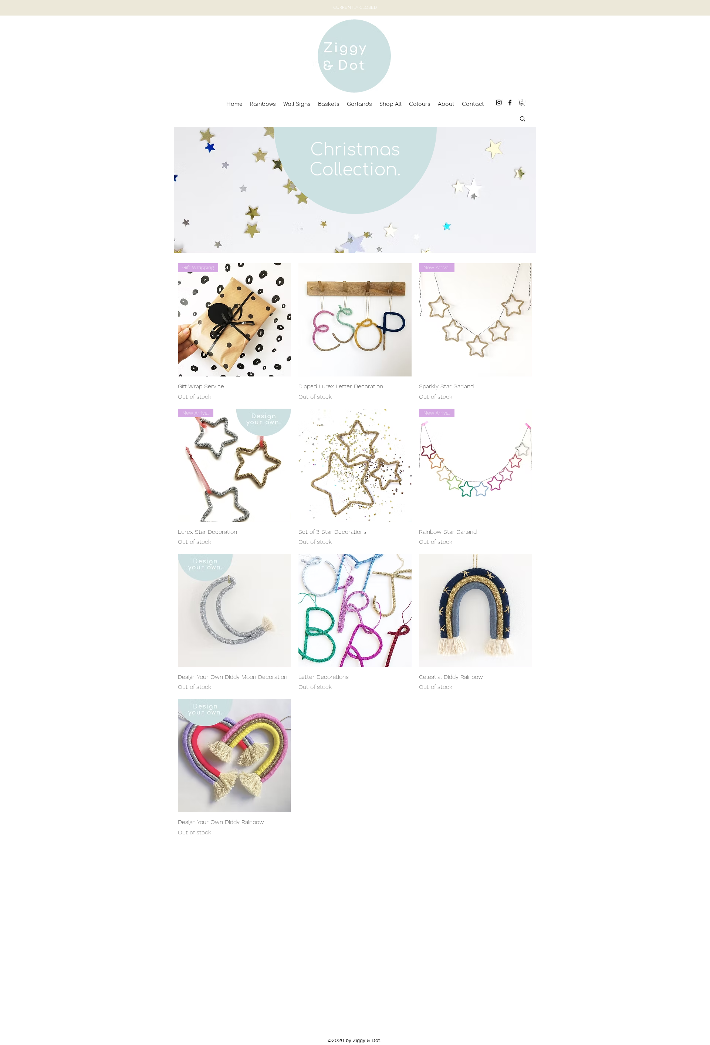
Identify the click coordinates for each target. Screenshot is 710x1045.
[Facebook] (510, 102)
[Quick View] (355, 319)
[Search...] (522, 119)
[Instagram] (499, 102)
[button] (522, 102)
